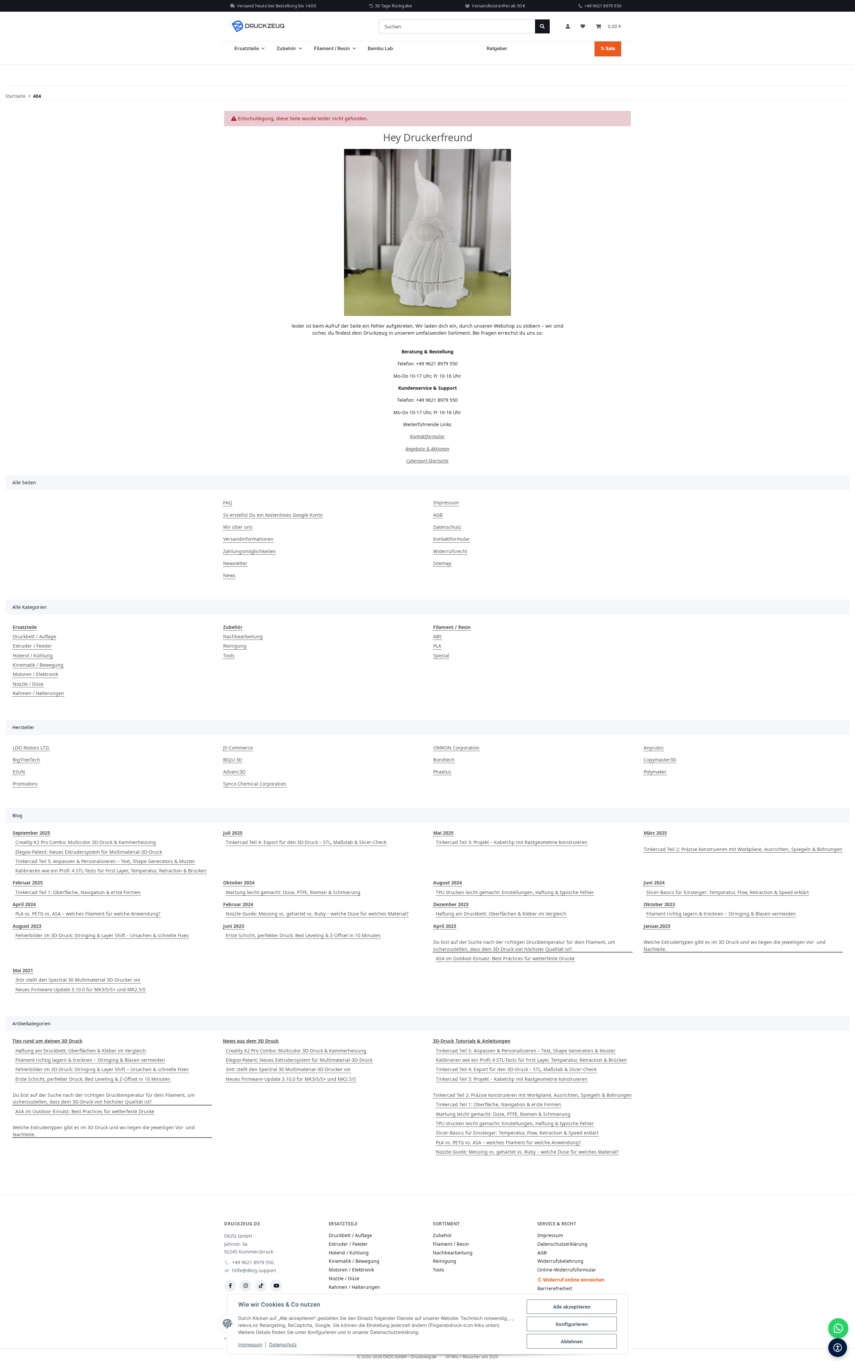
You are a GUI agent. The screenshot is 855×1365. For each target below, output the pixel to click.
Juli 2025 (232, 833)
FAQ (227, 502)
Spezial (441, 655)
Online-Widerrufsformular (566, 1269)
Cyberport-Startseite (427, 461)
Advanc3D (234, 772)
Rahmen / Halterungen (38, 693)
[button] (567, 26)
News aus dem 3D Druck (251, 1041)
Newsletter (235, 563)
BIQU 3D (232, 759)
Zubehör (442, 1235)
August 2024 (447, 882)
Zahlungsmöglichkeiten (249, 551)
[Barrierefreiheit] (837, 1347)
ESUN (19, 772)
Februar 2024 (238, 904)
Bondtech (444, 759)
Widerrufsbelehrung (560, 1261)
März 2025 (655, 833)
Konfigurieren (572, 1324)
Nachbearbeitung (243, 636)
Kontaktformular (427, 436)
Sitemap (442, 563)
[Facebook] (230, 1286)
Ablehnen (572, 1341)
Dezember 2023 (451, 904)
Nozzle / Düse (28, 684)
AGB (438, 515)
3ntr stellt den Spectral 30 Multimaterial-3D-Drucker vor (78, 980)
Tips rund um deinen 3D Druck (47, 1041)
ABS (437, 636)
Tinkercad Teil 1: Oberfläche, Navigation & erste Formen (78, 892)
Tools (228, 655)
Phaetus (442, 772)
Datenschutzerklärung (562, 1244)
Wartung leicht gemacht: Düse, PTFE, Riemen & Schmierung (293, 892)
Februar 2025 (28, 882)
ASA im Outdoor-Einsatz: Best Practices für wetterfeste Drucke (505, 958)
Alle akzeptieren (571, 1307)
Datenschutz (283, 1344)
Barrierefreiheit (554, 1288)
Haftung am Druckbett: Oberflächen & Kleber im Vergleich (501, 913)
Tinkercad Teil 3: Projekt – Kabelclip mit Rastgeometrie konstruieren (511, 842)
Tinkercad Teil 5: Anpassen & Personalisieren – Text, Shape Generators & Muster (105, 861)
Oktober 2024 (238, 882)
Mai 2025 (443, 833)
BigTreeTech (26, 759)
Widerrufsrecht (450, 551)
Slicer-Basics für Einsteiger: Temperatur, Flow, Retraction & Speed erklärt (727, 892)
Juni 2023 (233, 926)
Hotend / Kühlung (33, 655)
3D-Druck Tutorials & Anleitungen (471, 1041)
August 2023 (27, 926)
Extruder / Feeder (32, 646)
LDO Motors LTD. (31, 747)
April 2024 (24, 904)
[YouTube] (276, 1286)
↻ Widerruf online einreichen (571, 1279)
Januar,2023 (657, 926)
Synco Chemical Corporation (254, 784)
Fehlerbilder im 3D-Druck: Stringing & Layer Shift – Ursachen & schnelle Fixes (102, 935)
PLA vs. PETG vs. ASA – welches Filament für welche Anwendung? (87, 913)
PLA (437, 646)
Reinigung (234, 646)
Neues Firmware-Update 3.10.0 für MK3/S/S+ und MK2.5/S (80, 989)
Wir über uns (237, 527)
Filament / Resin (451, 1244)
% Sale (608, 48)
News (229, 575)
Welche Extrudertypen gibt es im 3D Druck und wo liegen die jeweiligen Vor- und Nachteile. (735, 945)
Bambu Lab (380, 48)
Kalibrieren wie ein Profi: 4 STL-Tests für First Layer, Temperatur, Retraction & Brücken (110, 870)
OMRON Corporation (456, 747)
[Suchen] (542, 26)
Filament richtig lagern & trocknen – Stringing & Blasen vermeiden (721, 913)
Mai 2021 (23, 970)
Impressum (250, 1344)
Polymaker (655, 772)
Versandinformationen (248, 539)
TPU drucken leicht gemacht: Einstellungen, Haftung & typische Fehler (515, 892)
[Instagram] (245, 1286)
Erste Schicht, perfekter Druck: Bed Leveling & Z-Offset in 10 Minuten (303, 935)
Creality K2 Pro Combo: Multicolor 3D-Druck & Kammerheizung (85, 842)
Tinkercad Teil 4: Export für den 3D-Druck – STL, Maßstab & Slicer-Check (306, 842)
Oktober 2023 (659, 904)
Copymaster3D (660, 759)
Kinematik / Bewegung (38, 665)
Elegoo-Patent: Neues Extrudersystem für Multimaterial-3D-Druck (88, 852)
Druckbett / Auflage (34, 636)
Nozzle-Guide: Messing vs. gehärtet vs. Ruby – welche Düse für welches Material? (317, 913)
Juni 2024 (654, 882)
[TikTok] (261, 1286)
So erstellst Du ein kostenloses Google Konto (273, 515)
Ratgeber (497, 48)
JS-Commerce (238, 747)
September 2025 (31, 833)
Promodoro (25, 784)
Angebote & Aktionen (427, 449)
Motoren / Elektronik (35, 674)
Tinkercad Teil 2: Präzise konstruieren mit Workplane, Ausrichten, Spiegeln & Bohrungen (743, 849)
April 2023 (444, 926)
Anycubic (654, 747)
